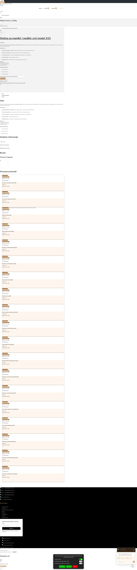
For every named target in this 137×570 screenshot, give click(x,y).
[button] (3, 80)
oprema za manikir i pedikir (20, 83)
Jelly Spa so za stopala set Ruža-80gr (9, 393)
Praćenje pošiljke (5, 517)
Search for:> (2, 552)
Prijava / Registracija (5, 15)
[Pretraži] (134, 562)
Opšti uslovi (4, 508)
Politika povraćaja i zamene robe (7, 509)
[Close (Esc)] (0, 32)
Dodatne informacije (5, 95)
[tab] (33, 94)
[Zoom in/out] (3, 32)
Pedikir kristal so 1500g (6, 295)
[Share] (1, 32)
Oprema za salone (6, 148)
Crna (4, 141)
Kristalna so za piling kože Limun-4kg (9, 263)
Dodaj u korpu (2, 78)
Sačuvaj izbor (62, 566)
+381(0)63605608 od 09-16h (9, 490)
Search (14, 552)
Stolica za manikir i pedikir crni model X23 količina (8, 76)
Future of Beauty (6, 144)
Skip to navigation (3, 3)
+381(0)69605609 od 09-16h (9, 488)
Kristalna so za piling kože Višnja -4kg (9, 328)
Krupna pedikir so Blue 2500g (7, 279)
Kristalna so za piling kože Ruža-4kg (9, 441)
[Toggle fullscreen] (2, 32)
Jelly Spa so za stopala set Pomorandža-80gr (10, 376)
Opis (3, 93)
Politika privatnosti (5, 506)
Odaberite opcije (6, 207)
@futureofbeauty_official (7, 499)
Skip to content (9, 3)
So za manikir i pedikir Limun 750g (8, 425)
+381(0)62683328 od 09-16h (9, 494)
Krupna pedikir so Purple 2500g (8, 344)
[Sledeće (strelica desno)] (1, 569)
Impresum (3, 512)
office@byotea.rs (6, 497)
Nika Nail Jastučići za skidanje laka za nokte (10, 360)
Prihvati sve (69, 566)
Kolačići (3, 511)
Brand (3, 96)
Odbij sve (75, 566)
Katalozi (2, 2)
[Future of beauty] (4, 91)
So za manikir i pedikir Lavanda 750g (9, 198)
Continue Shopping (3, 566)
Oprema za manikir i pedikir (8, 83)
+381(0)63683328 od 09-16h (9, 492)
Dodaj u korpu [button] (5, 175)
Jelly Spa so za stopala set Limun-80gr (9, 182)
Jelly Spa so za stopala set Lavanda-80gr (9, 473)
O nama (3, 515)
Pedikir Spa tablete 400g (6, 215)
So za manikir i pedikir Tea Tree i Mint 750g (10, 409)
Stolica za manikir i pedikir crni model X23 (25, 38)
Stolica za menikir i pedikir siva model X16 (10, 312)
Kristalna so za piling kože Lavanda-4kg (9, 247)
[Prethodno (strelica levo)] (0, 569)
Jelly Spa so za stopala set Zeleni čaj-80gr (10, 457)
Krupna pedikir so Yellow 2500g (8, 231)
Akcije (2, 0)
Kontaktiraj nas (4, 514)
